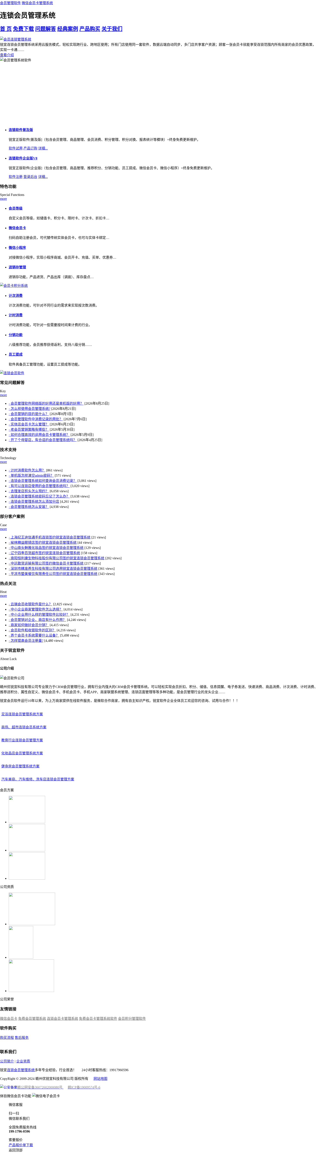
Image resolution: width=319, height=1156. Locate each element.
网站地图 (100, 1078)
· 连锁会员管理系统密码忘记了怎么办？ (39, 496)
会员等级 (16, 208)
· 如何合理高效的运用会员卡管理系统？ (39, 435)
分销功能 (16, 335)
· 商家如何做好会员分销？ (29, 625)
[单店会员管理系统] (14, 285)
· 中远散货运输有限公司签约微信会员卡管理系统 (46, 563)
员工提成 (16, 354)
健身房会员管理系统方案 (20, 766)
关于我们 (112, 29)
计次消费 (16, 295)
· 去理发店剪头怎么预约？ (29, 491)
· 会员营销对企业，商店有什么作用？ (37, 620)
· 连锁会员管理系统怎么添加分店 (34, 501)
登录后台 (30, 177)
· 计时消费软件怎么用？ (27, 470)
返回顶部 (16, 1150)
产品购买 (89, 29)
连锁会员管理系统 (21, 1070)
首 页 (6, 29)
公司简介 (7, 1061)
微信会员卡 (17, 228)
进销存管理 (17, 267)
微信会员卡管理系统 (37, 3)
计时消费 (16, 315)
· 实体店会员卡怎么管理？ (29, 424)
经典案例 (67, 29)
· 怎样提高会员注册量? (26, 640)
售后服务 (22, 1037)
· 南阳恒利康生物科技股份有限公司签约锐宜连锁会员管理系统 (56, 558)
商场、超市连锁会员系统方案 (23, 727)
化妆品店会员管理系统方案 (22, 753)
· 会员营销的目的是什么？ (29, 414)
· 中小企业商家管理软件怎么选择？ (36, 609)
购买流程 (7, 1037)
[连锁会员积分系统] (12, 373)
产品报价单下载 (21, 1145)
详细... (43, 148)
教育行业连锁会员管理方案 (22, 740)
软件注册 (16, 177)
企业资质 (23, 1061)
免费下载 (23, 29)
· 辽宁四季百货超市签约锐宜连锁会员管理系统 (44, 553)
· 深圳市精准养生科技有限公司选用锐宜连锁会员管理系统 (53, 568)
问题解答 (45, 29)
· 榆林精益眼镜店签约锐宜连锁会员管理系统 (43, 542)
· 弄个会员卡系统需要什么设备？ (34, 635)
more (3, 198)
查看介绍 (7, 55)
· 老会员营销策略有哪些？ (29, 429)
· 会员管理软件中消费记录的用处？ (36, 419)
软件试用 (16, 148)
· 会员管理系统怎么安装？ (29, 507)
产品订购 (30, 148)
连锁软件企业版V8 (23, 158)
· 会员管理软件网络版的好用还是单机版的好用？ (46, 403)
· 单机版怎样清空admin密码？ (31, 475)
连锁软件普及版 (21, 130)
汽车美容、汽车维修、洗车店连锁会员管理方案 (37, 779)
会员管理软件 (10, 3)
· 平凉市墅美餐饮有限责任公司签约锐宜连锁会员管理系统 (53, 574)
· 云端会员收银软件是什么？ (30, 604)
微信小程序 (17, 248)
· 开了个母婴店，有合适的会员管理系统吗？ (43, 440)
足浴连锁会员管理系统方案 (22, 714)
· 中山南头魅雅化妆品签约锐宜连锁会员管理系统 (46, 548)
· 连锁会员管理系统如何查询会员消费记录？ (43, 481)
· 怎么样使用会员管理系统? (29, 409)
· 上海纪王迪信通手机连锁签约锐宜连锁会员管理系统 (49, 537)
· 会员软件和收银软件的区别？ (32, 630)
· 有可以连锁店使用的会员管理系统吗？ (39, 486)
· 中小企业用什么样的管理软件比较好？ (39, 614)
